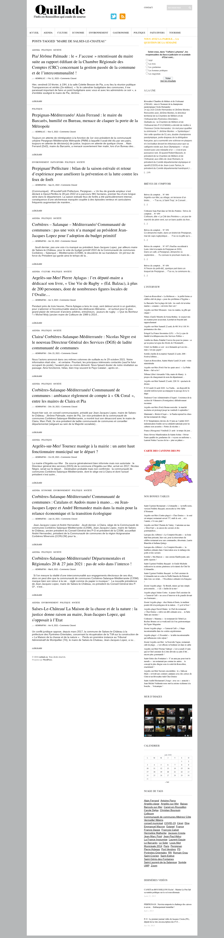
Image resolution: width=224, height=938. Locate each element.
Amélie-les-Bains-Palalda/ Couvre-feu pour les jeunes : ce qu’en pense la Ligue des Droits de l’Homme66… (168, 341)
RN (170, 852)
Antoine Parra (168, 800)
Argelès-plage (151, 803)
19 (161, 772)
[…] (146, 172)
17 (147, 772)
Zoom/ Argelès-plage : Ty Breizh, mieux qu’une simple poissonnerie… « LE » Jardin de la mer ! (167, 587)
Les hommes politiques (158, 70)
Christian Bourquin (170, 810)
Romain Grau (180, 852)
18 (154, 772)
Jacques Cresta (176, 833)
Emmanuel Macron (154, 826)
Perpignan (176, 846)
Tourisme (175, 32)
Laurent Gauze (177, 839)
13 (168, 768)
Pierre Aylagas (152, 849)
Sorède (182, 862)
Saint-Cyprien (151, 855)
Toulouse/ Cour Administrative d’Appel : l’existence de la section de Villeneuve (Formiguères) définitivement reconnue (167, 400)
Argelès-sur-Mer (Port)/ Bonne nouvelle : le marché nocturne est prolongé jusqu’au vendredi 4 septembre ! (166, 408)
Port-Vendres (168, 849)
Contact (148, 7)
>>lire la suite (37, 101)
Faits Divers (157, 32)
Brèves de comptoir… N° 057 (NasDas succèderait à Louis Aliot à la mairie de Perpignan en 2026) (166, 247)
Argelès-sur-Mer (170, 803)
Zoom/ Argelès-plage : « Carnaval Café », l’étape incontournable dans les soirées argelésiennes (164, 629)
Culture (62, 32)
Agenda (48, 32)
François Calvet (170, 829)
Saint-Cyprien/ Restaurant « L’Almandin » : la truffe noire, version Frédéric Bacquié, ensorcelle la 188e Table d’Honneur (168, 508)
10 (147, 768)
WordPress (47, 659)
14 (175, 768)
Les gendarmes (155, 67)
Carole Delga (151, 810)
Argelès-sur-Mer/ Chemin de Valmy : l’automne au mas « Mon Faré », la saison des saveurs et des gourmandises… (167, 528)
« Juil (167, 782)
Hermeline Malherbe (155, 833)
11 (154, 768)
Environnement (98, 32)
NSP (151, 60)
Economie (78, 32)
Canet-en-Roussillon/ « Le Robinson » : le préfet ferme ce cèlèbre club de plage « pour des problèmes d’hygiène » (168, 297)
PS (178, 849)
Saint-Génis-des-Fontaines (159, 859)
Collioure (149, 813)
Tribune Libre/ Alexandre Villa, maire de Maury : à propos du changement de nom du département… (165, 375)
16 (188, 768)
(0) (149, 172)
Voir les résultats (168, 81)
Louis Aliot (175, 842)
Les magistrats (154, 73)
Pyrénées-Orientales (155, 852)
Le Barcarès (151, 842)
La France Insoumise (155, 839)
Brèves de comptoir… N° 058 (156, 229)
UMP (146, 865)
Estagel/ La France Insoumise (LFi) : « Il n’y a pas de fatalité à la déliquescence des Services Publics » (166, 334)
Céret (180, 823)
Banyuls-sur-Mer (153, 807)
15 (182, 768)
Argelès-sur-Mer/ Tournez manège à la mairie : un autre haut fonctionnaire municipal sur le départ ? (83, 448)
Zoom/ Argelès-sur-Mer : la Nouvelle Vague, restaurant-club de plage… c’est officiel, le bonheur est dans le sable (167, 643)
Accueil (34, 32)
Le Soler (163, 842)
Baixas (184, 803)
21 (175, 772)
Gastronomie (121, 32)
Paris (166, 846)
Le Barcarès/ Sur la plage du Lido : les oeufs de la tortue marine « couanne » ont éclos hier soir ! (167, 304)
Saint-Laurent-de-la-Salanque (160, 862)
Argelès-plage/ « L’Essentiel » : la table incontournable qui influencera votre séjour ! (166, 636)
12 (161, 768)
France (180, 826)
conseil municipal (153, 823)
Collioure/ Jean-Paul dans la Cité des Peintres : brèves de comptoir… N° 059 (167, 212)
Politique (139, 32)
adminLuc (40, 78)
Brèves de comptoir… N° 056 (156, 265)
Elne (187, 823)
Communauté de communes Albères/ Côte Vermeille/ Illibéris (167, 818)
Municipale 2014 (153, 846)
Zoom (154, 865)
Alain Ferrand (151, 800)
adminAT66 (40, 185)
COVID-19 (170, 823)
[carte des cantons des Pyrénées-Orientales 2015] (168, 474)
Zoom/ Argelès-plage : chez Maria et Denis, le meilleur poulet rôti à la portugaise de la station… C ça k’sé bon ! (167, 603)
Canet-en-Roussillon (175, 807)
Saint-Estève (167, 855)
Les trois (152, 63)
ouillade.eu (43, 656)
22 (182, 772)
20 (168, 772)
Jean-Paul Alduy (172, 836)
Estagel (170, 826)
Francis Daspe (152, 829)
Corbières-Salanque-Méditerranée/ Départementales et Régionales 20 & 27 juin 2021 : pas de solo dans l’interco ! (82, 560)
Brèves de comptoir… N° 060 (156, 194)
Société (57, 50)
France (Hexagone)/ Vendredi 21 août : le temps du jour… (168, 430)
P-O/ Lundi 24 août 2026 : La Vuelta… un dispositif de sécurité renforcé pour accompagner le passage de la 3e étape (167, 390)
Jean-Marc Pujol (153, 836)
